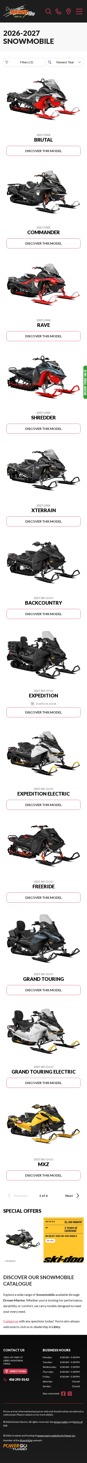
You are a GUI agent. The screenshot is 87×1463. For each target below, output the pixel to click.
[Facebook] (63, 1393)
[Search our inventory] (48, 11)
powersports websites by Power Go (56, 1435)
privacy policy (61, 1421)
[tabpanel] (61, 1372)
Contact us (10, 1321)
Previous (21, 1195)
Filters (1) (26, 62)
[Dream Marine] (19, 11)
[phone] (58, 11)
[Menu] (79, 11)
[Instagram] (69, 1393)
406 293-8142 (19, 1379)
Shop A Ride (26, 1440)
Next (69, 1195)
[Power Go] (39, 1447)
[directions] (68, 11)
